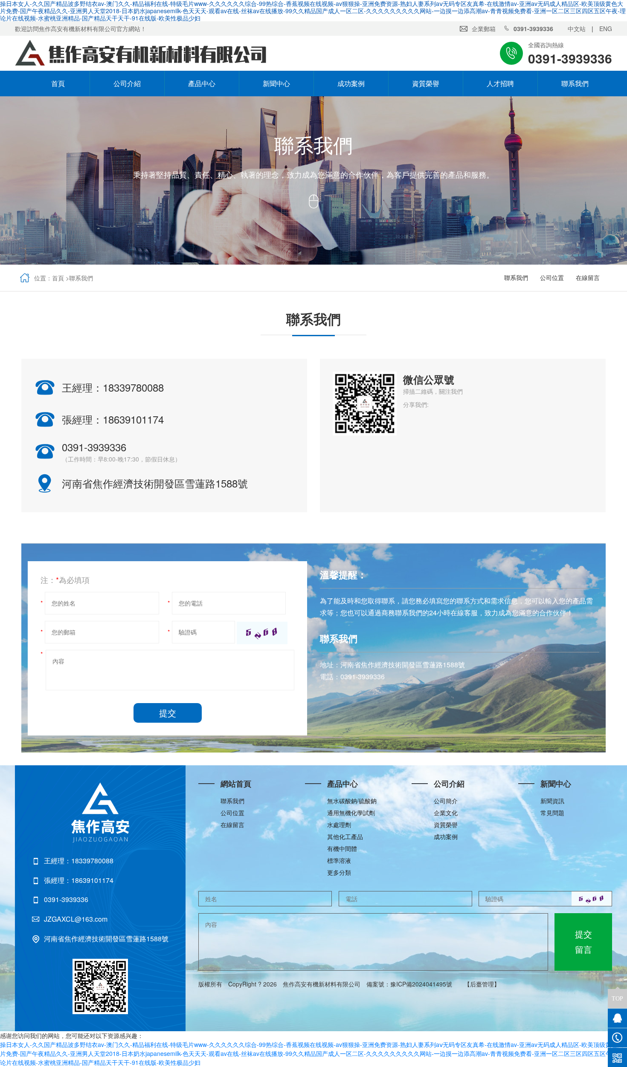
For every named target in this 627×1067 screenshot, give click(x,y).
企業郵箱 (484, 28)
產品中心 (201, 83)
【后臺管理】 (482, 984)
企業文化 (446, 812)
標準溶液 (339, 860)
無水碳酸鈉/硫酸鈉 (352, 800)
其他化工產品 (345, 836)
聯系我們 (575, 83)
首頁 (52, 83)
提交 (167, 713)
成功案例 (351, 83)
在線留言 (588, 277)
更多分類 (339, 872)
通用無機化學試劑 (351, 812)
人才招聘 (500, 83)
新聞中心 (276, 83)
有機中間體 (342, 848)
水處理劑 (339, 824)
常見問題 (552, 812)
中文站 (577, 28)
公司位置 (552, 277)
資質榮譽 (425, 83)
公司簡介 (446, 800)
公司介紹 (127, 83)
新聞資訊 (552, 800)
